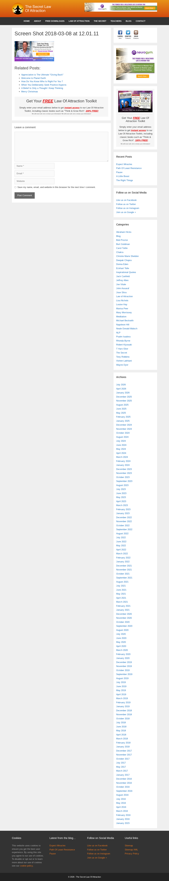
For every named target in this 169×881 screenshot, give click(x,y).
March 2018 (122, 738)
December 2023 (124, 469)
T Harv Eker (122, 349)
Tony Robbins (123, 357)
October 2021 (123, 574)
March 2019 (122, 698)
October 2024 (123, 433)
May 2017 (121, 767)
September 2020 (124, 626)
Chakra (119, 252)
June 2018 (121, 726)
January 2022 (123, 561)
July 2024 (121, 441)
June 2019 (121, 686)
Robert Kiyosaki (124, 344)
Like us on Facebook (126, 200)
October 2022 (123, 525)
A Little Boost (122, 176)
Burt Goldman (123, 244)
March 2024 (122, 457)
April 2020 (121, 646)
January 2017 (123, 775)
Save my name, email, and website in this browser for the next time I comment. (56, 187)
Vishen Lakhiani (124, 361)
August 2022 (122, 533)
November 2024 (124, 429)
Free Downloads (54, 21)
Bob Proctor (122, 240)
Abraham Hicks (123, 232)
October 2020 (123, 622)
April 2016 (121, 807)
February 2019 (123, 702)
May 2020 (121, 642)
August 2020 (122, 630)
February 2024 (123, 461)
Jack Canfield (123, 276)
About (37, 21)
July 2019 (121, 682)
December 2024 (124, 425)
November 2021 (124, 569)
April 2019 (121, 694)
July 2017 (121, 763)
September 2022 (124, 529)
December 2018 (124, 710)
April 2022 (121, 549)
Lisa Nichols (122, 300)
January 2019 (123, 706)
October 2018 (123, 718)
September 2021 (124, 577)
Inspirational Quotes (126, 272)
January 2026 (123, 392)
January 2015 (123, 823)
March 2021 (122, 602)
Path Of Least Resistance (129, 168)
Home (27, 21)
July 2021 (121, 586)
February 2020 (123, 654)
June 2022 (121, 541)
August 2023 (122, 485)
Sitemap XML (131, 849)
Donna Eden (122, 264)
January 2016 (123, 819)
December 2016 (124, 779)
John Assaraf (122, 288)
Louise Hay (121, 304)
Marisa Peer (122, 308)
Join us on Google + (126, 212)
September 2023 (124, 481)
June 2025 (121, 409)
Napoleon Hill (122, 324)
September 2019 (124, 674)
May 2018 (121, 730)
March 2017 (122, 771)
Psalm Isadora (123, 336)
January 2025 (123, 421)
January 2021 (123, 610)
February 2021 (123, 606)
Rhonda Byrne (123, 340)
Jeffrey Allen (122, 280)
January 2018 (123, 746)
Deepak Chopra (124, 260)
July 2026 (121, 384)
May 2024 (121, 449)
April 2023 (121, 501)
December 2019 (124, 662)
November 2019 (124, 666)
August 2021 (122, 582)
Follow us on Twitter (126, 204)
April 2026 (121, 388)
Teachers (116, 21)
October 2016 (123, 787)
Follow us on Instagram (127, 208)
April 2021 (121, 598)
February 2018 (123, 742)
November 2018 (124, 714)
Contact (140, 21)
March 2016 (122, 811)
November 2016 (124, 783)
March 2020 (122, 650)
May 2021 (121, 594)
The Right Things (124, 180)
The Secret (100, 21)
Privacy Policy (132, 853)
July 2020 (121, 634)
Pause (119, 172)
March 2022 (122, 553)
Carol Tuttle (122, 248)
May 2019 (121, 690)
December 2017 (124, 751)
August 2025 (122, 405)
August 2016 (122, 795)
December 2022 (124, 517)
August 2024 (122, 437)
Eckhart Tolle (122, 268)
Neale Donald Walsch (126, 328)
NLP (118, 332)
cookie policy (26, 866)
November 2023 (124, 473)
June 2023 (121, 493)
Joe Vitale (121, 284)
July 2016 (121, 799)
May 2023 (121, 497)
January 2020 (123, 658)
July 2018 (121, 722)
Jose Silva (121, 292)
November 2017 (124, 754)
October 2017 (123, 759)
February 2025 (123, 417)
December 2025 (124, 397)
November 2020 (124, 618)
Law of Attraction (79, 21)
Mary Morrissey (124, 312)
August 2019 (122, 678)
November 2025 (124, 400)
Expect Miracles (124, 164)
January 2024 (123, 465)
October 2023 (123, 477)
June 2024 (121, 445)
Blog (129, 21)
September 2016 (124, 791)
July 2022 (121, 537)
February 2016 (123, 815)
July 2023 (121, 489)
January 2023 (123, 513)
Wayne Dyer (122, 365)
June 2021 (121, 590)
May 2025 (121, 413)
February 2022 (123, 557)
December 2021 (124, 565)
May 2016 (121, 803)
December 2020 (124, 614)
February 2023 (123, 509)
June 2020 (121, 638)
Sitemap (129, 845)
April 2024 (121, 453)
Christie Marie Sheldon (127, 256)
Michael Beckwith (124, 320)
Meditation (121, 316)
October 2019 (123, 670)
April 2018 (121, 734)
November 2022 (124, 521)
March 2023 (122, 505)
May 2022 (121, 545)
